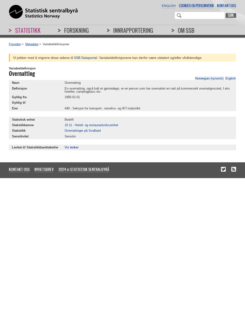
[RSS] (233, 170)
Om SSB (186, 30)
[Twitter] (223, 170)
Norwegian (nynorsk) (209, 78)
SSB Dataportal (85, 58)
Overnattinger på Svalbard (83, 130)
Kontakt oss (226, 5)
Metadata (31, 44)
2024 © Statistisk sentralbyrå (83, 169)
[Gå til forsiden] (43, 12)
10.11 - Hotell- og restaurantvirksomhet (91, 125)
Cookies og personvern (196, 5)
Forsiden (15, 44)
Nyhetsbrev (44, 169)
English (169, 5)
